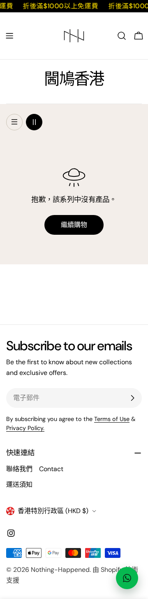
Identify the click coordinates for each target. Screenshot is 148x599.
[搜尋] (121, 36)
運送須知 (19, 484)
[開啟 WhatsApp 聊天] (127, 578)
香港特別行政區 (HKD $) (53, 510)
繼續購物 (74, 224)
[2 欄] (34, 122)
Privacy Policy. (25, 428)
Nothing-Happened (60, 569)
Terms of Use (112, 419)
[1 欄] (14, 122)
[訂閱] (132, 398)
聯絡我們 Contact (34, 469)
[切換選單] (9, 36)
